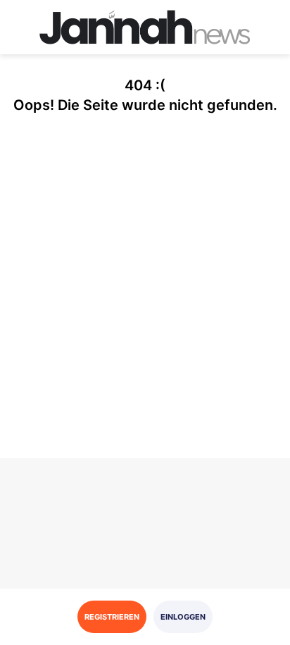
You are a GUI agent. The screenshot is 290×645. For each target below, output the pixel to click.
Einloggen (183, 617)
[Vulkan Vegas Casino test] (145, 27)
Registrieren (111, 617)
